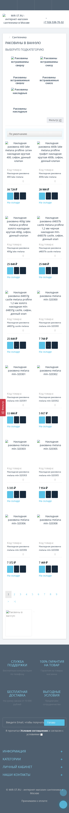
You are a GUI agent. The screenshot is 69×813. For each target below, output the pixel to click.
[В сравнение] (23, 196)
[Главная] (6, 37)
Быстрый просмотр (19, 156)
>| (15, 601)
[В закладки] (16, 196)
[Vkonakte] (34, 742)
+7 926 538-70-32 (54, 22)
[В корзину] (10, 196)
